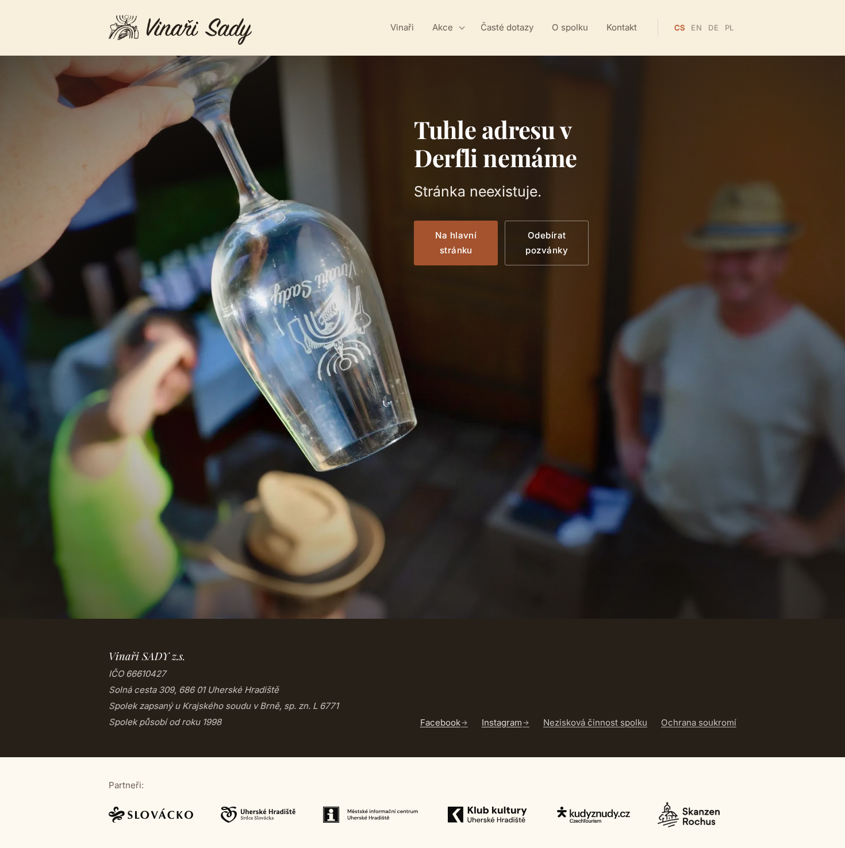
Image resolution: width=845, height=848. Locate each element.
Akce (442, 27)
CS (679, 27)
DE (713, 27)
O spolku (570, 27)
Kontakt (621, 27)
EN (696, 27)
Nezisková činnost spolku (595, 722)
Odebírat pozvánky (546, 243)
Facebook (440, 722)
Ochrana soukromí (698, 722)
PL (729, 27)
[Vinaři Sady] (180, 28)
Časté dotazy (507, 27)
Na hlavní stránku (456, 243)
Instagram (502, 722)
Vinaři (402, 27)
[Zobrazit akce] (462, 27)
